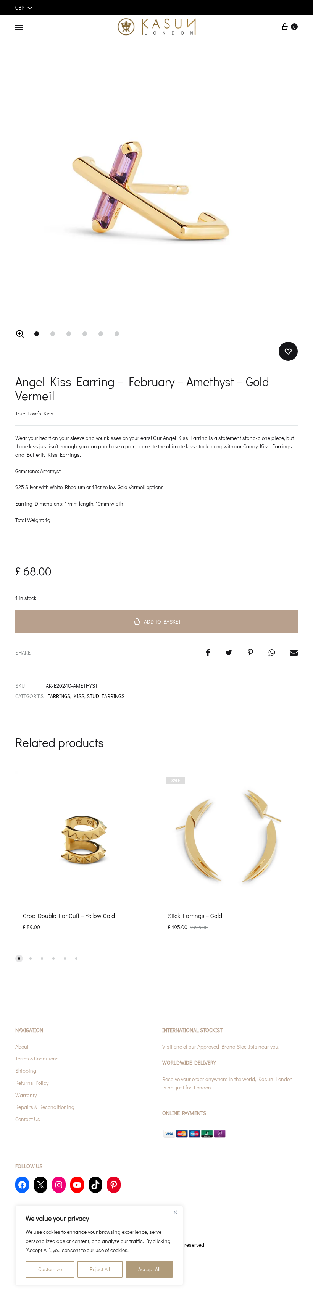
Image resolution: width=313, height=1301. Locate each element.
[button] (19, 333)
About (22, 1046)
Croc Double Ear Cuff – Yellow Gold (69, 916)
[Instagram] (59, 1185)
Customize (50, 1269)
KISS (79, 696)
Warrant (24, 1095)
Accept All (149, 1269)
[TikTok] (95, 1185)
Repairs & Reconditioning (44, 1106)
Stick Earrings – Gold (195, 916)
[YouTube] (77, 1185)
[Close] (175, 1212)
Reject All (100, 1269)
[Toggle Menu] (19, 27)
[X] (40, 1185)
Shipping (25, 1070)
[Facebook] (22, 1185)
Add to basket (162, 621)
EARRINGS (58, 696)
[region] (99, 1246)
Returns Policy (31, 1082)
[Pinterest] (114, 1185)
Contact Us (27, 1119)
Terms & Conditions (37, 1058)
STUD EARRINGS (105, 696)
